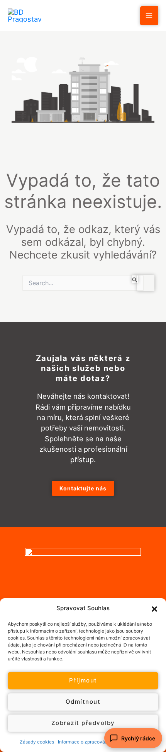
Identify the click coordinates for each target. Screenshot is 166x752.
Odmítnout (83, 701)
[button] (154, 608)
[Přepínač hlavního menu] (149, 15)
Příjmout (83, 680)
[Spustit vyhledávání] (135, 279)
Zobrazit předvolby (83, 722)
